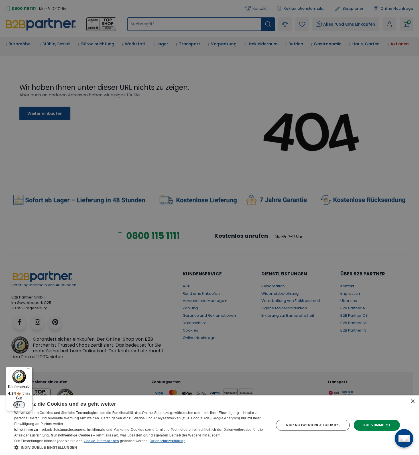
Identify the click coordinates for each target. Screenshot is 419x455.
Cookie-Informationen (101, 441)
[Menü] (28, 370)
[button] (140, 447)
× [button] (412, 401)
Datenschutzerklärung (168, 441)
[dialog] (209, 425)
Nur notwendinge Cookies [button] (312, 425)
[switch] (19, 404)
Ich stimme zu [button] (376, 425)
